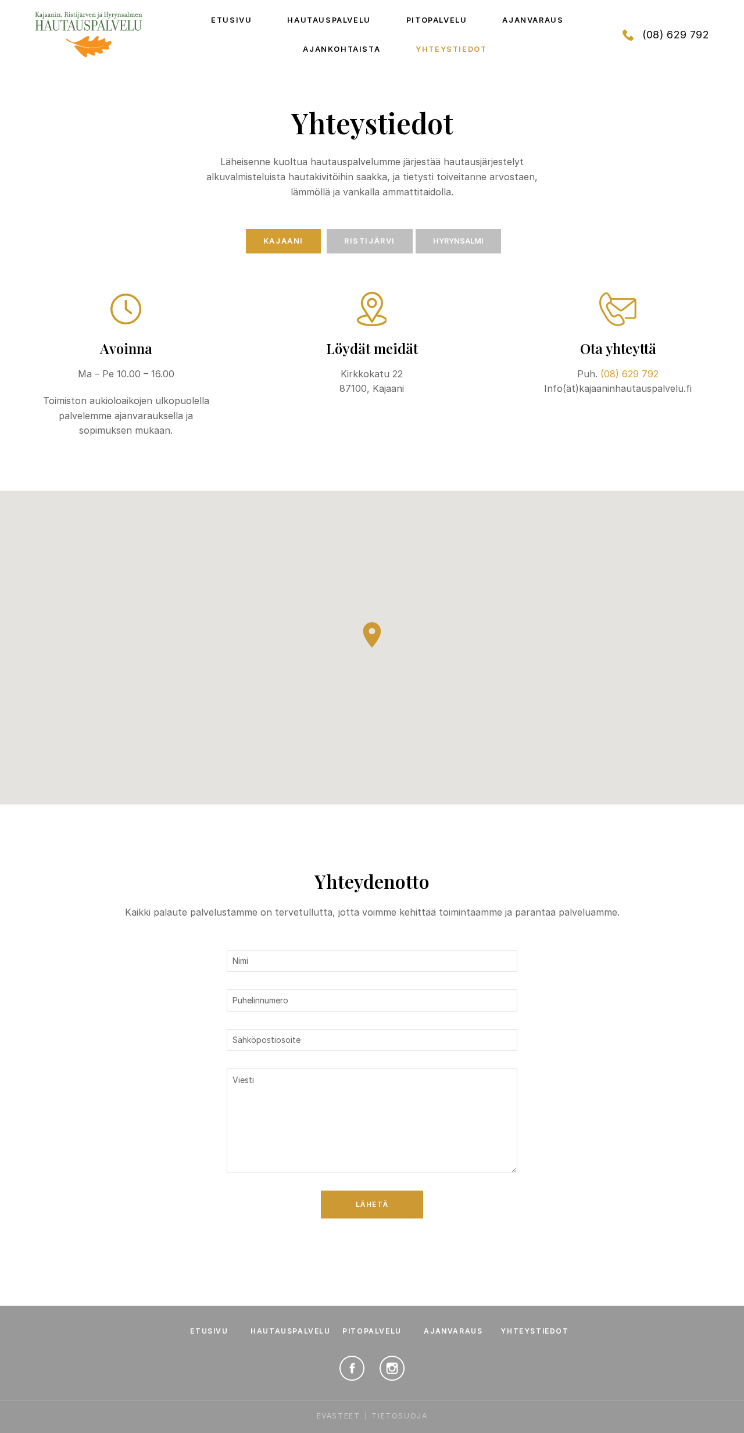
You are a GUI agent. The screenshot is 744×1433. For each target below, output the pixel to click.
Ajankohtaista (341, 49)
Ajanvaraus (532, 20)
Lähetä (372, 1204)
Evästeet (338, 1415)
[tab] (283, 241)
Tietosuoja (399, 1415)
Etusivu (231, 20)
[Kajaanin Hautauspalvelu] (88, 35)
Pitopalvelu (436, 20)
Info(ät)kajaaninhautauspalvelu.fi (618, 388)
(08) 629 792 (675, 34)
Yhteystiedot (451, 49)
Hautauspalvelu (328, 20)
